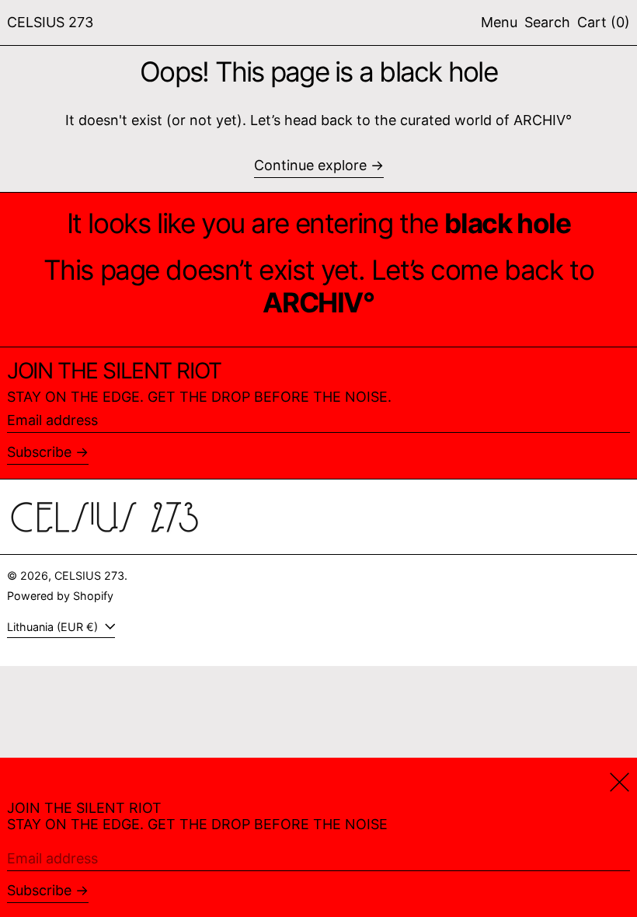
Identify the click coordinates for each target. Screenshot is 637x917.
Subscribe (39, 452)
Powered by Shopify (60, 595)
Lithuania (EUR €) (54, 626)
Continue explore (310, 165)
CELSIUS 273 (50, 22)
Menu (499, 22)
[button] (547, 22)
